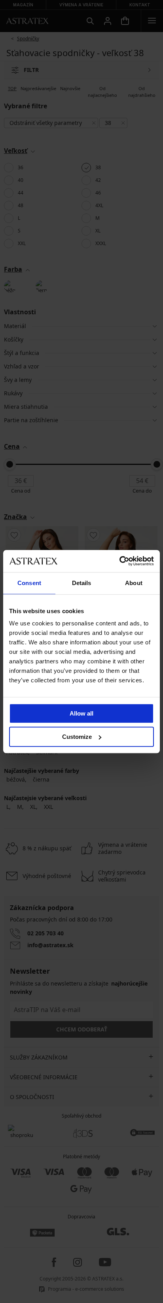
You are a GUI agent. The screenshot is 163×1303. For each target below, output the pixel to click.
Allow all (81, 713)
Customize (77, 736)
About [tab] (133, 583)
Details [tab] (81, 583)
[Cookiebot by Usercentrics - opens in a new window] (119, 561)
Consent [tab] (29, 583)
